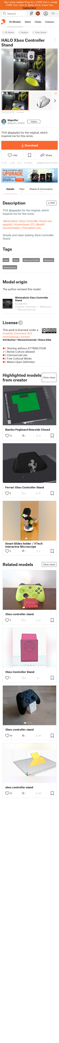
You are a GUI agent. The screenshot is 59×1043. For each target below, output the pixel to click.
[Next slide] (55, 100)
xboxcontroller (31, 260)
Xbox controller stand (19, 614)
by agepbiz (21, 303)
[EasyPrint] (31, 13)
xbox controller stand (19, 787)
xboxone (48, 260)
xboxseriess (9, 267)
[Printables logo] (3, 22)
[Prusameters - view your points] (38, 13)
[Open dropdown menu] (55, 40)
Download (31, 145)
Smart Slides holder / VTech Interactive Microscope (24, 545)
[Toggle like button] (7, 436)
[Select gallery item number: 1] (25, 423)
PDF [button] (52, 202)
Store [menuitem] (28, 21)
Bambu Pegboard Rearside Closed (27, 429)
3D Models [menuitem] (15, 21)
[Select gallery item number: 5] (34, 607)
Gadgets (24, 32)
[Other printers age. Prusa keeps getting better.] (29, 175)
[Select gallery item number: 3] (31, 423)
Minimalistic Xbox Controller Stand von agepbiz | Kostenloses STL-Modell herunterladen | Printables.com (27, 224)
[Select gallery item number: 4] (33, 423)
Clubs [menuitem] (38, 21)
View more (49, 377)
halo (5, 260)
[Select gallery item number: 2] (28, 423)
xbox (15, 260)
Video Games (40, 32)
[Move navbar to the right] (56, 22)
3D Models (9, 32)
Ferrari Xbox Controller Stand (24, 487)
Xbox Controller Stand (19, 671)
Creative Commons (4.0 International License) (27, 336)
